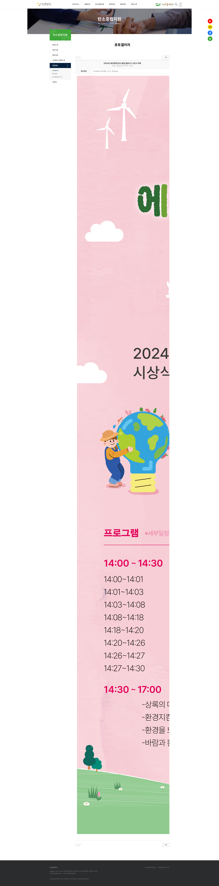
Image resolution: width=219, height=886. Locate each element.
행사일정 (55, 74)
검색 (176, 4)
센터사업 (55, 55)
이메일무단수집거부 (163, 868)
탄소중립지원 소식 (57, 77)
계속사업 (55, 50)
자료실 (54, 82)
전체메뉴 (180, 4)
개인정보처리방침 (150, 868)
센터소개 (55, 45)
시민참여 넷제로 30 (58, 60)
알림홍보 (55, 65)
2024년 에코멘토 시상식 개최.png (106, 71)
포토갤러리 (56, 70)
